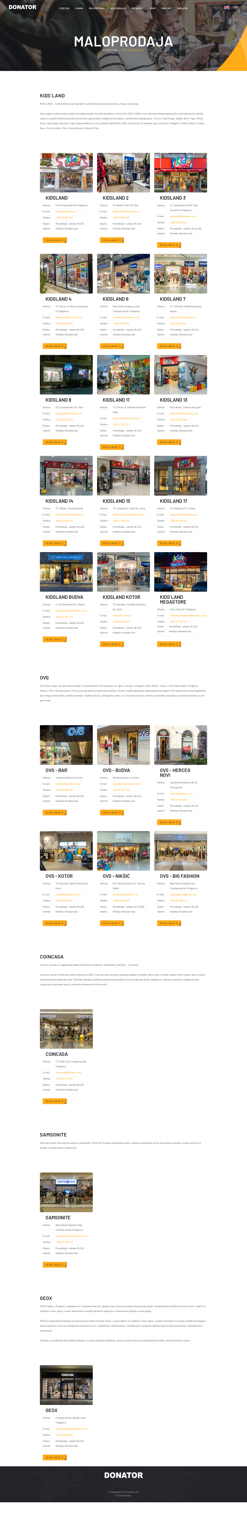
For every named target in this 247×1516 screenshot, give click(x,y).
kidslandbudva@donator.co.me (71, 611)
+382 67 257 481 (64, 1079)
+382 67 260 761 (121, 521)
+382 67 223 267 (64, 900)
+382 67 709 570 (178, 622)
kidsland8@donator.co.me (69, 413)
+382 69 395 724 (178, 900)
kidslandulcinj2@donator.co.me (129, 514)
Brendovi (137, 8)
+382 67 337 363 (121, 790)
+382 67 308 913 (64, 1242)
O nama (79, 8)
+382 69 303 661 (121, 217)
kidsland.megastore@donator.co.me (188, 615)
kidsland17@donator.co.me (184, 514)
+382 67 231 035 (64, 419)
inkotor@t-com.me (122, 615)
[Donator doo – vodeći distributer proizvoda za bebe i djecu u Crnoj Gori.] (22, 7)
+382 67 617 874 (121, 424)
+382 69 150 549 (178, 800)
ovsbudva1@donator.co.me (127, 784)
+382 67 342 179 (64, 617)
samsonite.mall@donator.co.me (71, 1236)
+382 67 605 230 (178, 419)
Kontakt (167, 8)
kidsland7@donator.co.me (183, 317)
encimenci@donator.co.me (126, 317)
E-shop (152, 8)
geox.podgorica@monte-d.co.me (72, 1429)
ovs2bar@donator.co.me (68, 784)
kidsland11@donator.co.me (126, 418)
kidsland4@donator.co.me (69, 317)
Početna (64, 8)
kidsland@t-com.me (66, 211)
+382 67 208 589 (64, 1435)
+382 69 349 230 (64, 790)
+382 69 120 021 (178, 323)
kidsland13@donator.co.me (184, 413)
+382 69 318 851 (178, 222)
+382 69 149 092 (178, 521)
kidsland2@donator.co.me (126, 211)
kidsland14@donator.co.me (69, 514)
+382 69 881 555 (64, 323)
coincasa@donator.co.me (68, 1072)
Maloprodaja (97, 8)
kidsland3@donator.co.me (183, 216)
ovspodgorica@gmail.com (183, 894)
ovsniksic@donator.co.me (126, 894)
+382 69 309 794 (64, 217)
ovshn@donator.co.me (181, 793)
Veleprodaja (118, 8)
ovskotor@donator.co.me (68, 894)
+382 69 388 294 (121, 622)
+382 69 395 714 (121, 323)
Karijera (182, 8)
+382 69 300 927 (121, 900)
